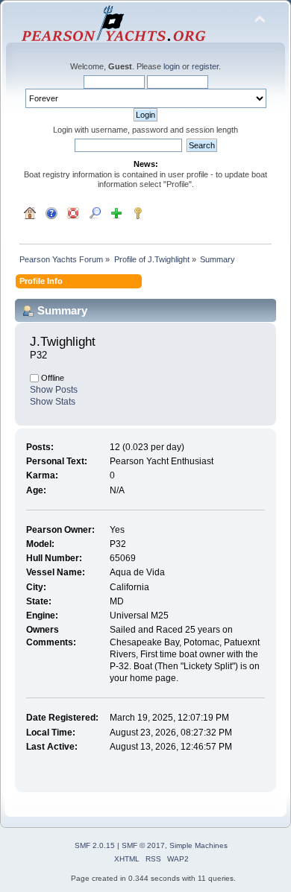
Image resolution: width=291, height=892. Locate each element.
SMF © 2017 (143, 845)
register (205, 66)
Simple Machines (198, 845)
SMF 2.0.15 (95, 845)
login (171, 66)
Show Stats (52, 401)
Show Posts (54, 390)
